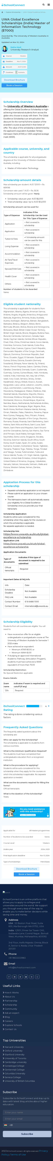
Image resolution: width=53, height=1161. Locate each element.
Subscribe (27, 1134)
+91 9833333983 (17, 958)
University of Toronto (15, 1058)
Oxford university (13, 1051)
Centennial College (14, 1070)
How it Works (11, 992)
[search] (43, 4)
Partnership (10, 1001)
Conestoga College (14, 1066)
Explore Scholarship (13, 12)
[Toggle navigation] (48, 5)
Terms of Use (18, 1154)
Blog (7, 1017)
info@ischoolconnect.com (22, 967)
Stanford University (14, 1054)
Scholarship (10, 1005)
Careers (8, 1021)
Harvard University (14, 1047)
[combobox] (6, 1125)
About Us (9, 997)
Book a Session (14, 85)
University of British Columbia (19, 1081)
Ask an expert (11, 1013)
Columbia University (14, 1073)
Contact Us (10, 1029)
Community (10, 1009)
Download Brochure (14, 80)
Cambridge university (15, 1062)
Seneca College (12, 1077)
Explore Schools (13, 1025)
